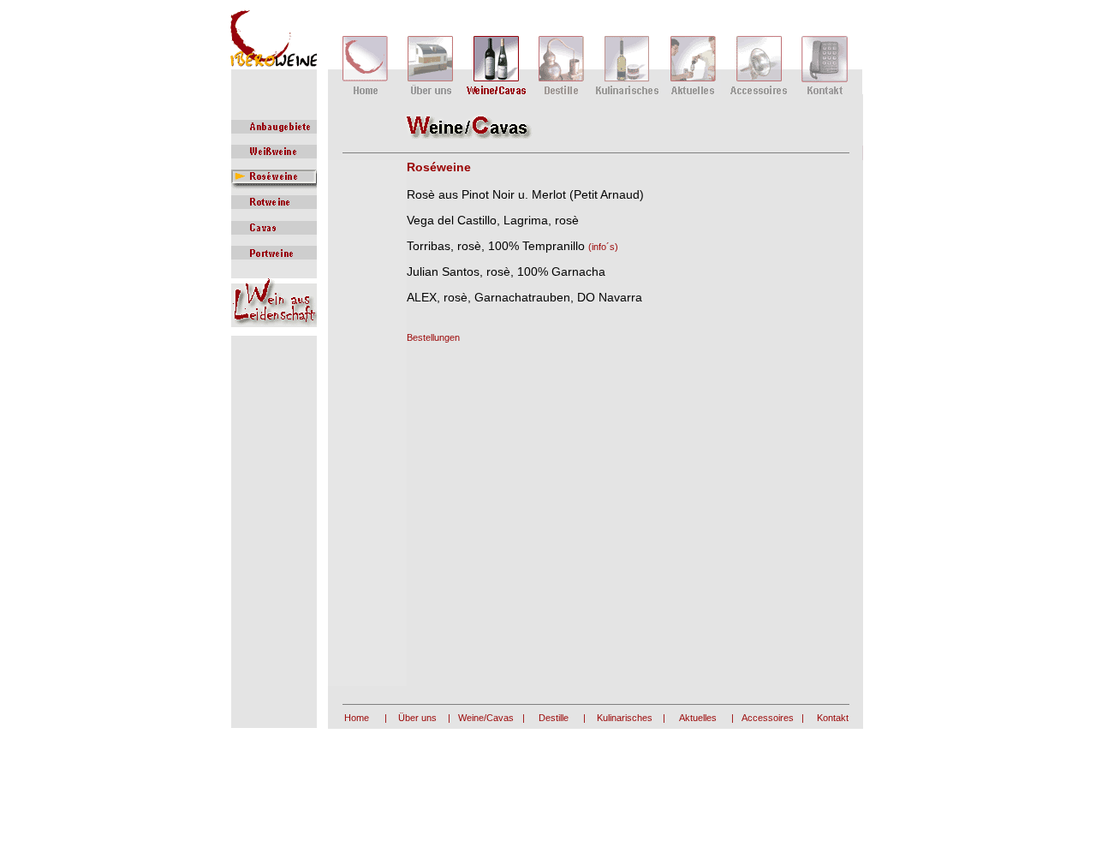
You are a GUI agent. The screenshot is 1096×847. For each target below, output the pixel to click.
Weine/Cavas (486, 718)
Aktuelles (698, 718)
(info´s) (603, 247)
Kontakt (833, 718)
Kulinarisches (624, 718)
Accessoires (768, 718)
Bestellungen (433, 337)
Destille (554, 718)
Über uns (417, 718)
